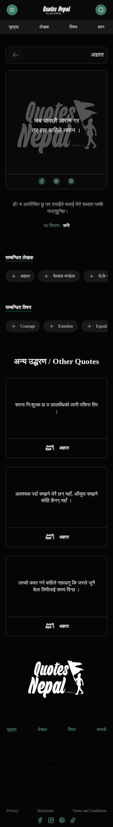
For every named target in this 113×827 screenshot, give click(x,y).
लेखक (42, 729)
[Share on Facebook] (41, 181)
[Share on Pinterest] (56, 181)
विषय (72, 729)
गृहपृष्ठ (12, 729)
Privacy (12, 811)
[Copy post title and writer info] (71, 181)
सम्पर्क (101, 729)
